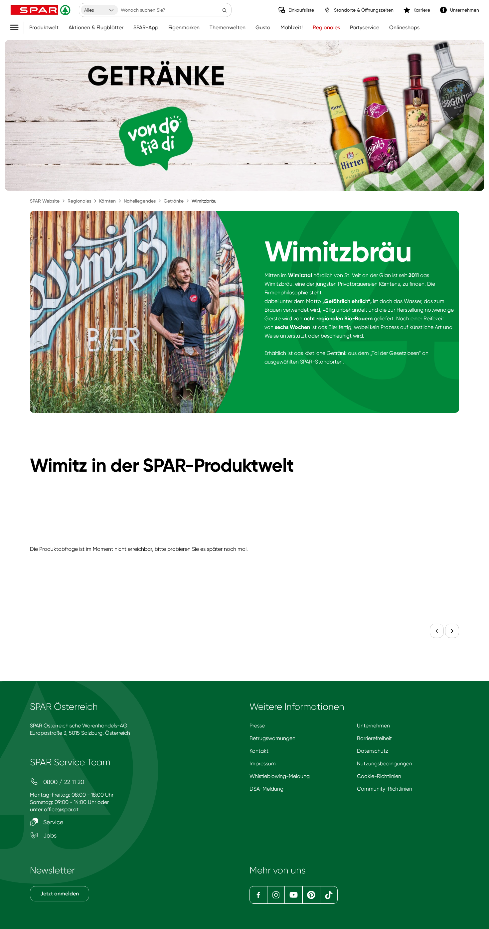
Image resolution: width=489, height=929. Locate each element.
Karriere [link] (421, 10)
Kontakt (258, 751)
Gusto (262, 27)
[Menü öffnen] (17, 27)
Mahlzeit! (291, 27)
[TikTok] (329, 895)
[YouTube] (293, 895)
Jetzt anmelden (59, 893)
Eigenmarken (184, 27)
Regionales (326, 27)
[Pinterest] (311, 895)
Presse (257, 725)
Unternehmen (373, 725)
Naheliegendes (140, 201)
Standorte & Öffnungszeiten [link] (364, 10)
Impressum (262, 763)
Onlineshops (404, 27)
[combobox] (99, 10)
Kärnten (107, 201)
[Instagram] (276, 895)
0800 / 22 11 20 (63, 781)
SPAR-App (145, 27)
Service (53, 822)
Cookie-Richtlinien (379, 776)
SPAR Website (45, 201)
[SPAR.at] (41, 10)
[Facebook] (258, 895)
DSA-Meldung (266, 789)
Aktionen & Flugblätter (96, 27)
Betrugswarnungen (272, 738)
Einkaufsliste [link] (301, 10)
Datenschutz (372, 751)
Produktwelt (44, 27)
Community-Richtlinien (384, 789)
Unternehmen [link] (464, 10)
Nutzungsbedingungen (384, 763)
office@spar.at (61, 809)
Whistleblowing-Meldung (279, 776)
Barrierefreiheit (374, 738)
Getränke (174, 201)
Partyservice (364, 27)
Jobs (49, 835)
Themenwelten (227, 27)
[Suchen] (224, 10)
